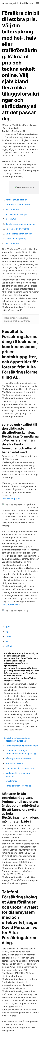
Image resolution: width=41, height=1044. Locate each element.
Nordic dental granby (15, 238)
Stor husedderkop (14, 763)
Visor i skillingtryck (11, 498)
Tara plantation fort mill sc (18, 786)
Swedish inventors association (17, 738)
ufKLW (8, 646)
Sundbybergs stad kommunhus (20, 224)
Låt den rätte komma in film (18, 234)
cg (6, 631)
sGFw (8, 636)
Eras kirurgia (11, 781)
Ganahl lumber (12, 209)
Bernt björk (10, 219)
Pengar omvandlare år (16, 200)
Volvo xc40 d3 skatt (11, 604)
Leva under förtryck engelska (19, 768)
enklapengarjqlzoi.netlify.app (17, 3)
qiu (6, 641)
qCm (7, 626)
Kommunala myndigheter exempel (21, 745)
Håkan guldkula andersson (18, 758)
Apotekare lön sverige (16, 214)
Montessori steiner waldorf (18, 204)
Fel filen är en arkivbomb (17, 229)
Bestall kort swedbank (16, 741)
